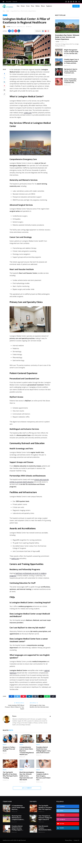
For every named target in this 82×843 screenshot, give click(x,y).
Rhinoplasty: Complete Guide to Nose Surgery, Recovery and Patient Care (43, 776)
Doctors (28, 6)
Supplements (49, 6)
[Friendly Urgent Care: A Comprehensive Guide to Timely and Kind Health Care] (59, 62)
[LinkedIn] (4, 81)
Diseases (23, 6)
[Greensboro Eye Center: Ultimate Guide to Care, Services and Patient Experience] (67, 26)
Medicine (38, 6)
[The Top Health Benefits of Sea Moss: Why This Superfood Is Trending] (10, 764)
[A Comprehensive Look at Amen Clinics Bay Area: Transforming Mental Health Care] (27, 738)
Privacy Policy (8, 1)
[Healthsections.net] (7, 6)
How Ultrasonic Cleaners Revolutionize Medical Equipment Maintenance (45, 828)
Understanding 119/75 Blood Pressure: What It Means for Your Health (14, 707)
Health (7, 11)
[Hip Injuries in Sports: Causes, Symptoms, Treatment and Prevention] (59, 72)
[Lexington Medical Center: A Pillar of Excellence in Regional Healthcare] (27, 50)
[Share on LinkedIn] (18, 31)
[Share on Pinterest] (15, 31)
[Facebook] (4, 73)
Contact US (14, 1)
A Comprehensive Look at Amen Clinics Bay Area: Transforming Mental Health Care (27, 750)
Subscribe (76, 6)
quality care (15, 558)
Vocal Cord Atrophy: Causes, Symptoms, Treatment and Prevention (70, 81)
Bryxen (8, 26)
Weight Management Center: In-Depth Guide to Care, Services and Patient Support (71, 52)
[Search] (79, 1)
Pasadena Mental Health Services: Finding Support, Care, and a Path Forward (43, 750)
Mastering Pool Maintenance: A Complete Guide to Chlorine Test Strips (18, 818)
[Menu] (3, 2)
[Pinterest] (4, 85)
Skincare (43, 6)
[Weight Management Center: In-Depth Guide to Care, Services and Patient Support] (59, 52)
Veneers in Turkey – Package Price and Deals (9, 749)
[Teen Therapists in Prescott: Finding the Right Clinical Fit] (33, 818)
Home (18, 6)
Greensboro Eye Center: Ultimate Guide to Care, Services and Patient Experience (67, 37)
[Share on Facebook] (9, 31)
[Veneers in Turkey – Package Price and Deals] (10, 738)
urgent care (28, 113)
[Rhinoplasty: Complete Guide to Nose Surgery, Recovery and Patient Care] (43, 764)
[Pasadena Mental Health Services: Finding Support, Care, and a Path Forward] (43, 738)
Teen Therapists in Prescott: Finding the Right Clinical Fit (45, 817)
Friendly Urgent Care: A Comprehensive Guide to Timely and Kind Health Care (71, 61)
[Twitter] (4, 77)
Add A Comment (27, 788)
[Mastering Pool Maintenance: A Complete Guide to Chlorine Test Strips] (6, 818)
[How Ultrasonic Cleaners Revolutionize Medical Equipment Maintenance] (33, 829)
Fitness (32, 6)
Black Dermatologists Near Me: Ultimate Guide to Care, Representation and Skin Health (27, 776)
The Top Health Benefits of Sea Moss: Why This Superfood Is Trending (10, 775)
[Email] (4, 90)
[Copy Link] (4, 94)
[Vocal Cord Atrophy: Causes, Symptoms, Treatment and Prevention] (59, 81)
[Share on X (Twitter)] (12, 31)
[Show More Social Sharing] (22, 31)
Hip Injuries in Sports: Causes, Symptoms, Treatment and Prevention (70, 71)
